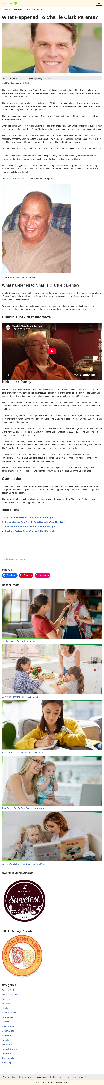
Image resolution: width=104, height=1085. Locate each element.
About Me (83, 1077)
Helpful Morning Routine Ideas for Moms (20, 641)
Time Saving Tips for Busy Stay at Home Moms (23, 808)
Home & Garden (9, 1013)
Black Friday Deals (10, 995)
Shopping (6, 1053)
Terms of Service (26, 1077)
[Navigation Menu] (99, 3)
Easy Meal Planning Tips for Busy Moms (20, 697)
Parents (5, 1040)
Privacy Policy (8, 1077)
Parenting (6, 1035)
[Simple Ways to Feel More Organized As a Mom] (52, 836)
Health (5, 1008)
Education (6, 1004)
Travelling (6, 1062)
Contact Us (71, 1077)
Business (6, 999)
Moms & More (8, 1026)
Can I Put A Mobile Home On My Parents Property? (28, 518)
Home (4, 9)
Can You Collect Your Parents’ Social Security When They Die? (34, 522)
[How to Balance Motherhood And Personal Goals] (52, 725)
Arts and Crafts (8, 990)
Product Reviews (9, 1049)
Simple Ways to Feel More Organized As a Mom (23, 864)
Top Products (8, 1058)
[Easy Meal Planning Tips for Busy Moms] (52, 669)
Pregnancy (7, 1044)
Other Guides (8, 1031)
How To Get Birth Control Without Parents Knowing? (29, 527)
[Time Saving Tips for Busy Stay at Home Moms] (52, 781)
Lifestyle (5, 1022)
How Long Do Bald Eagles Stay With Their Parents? (29, 531)
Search (96, 559)
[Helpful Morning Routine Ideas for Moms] (52, 614)
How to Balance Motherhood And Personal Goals (24, 753)
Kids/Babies (7, 1017)
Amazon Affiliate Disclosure (49, 1077)
